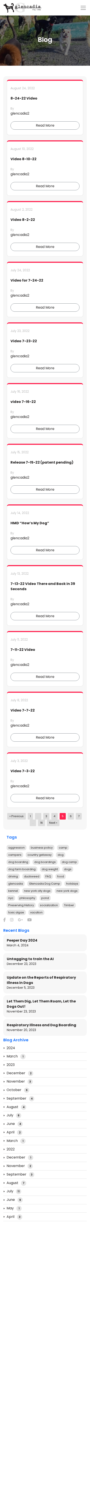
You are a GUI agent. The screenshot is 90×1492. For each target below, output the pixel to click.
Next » (53, 823)
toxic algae (16, 912)
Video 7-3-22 (22, 771)
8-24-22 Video (23, 98)
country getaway (40, 855)
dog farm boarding (22, 869)
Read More (45, 125)
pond (45, 898)
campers (14, 855)
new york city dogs (37, 891)
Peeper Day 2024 (22, 940)
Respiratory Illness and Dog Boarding (41, 1025)
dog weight (50, 869)
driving (13, 876)
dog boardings (45, 862)
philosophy (27, 898)
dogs (67, 869)
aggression (16, 848)
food (60, 876)
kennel (13, 891)
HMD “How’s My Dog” (29, 523)
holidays (72, 884)
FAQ (48, 876)
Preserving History (21, 905)
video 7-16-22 (23, 401)
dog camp (69, 862)
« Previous (16, 816)
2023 (11, 1064)
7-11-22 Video (22, 649)
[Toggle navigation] (83, 8)
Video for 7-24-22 (26, 280)
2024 (11, 1047)
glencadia (15, 884)
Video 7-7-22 (22, 710)
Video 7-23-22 (23, 341)
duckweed (31, 876)
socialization (49, 905)
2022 (11, 1149)
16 (41, 823)
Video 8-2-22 (22, 219)
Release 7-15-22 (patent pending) (41, 462)
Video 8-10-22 (23, 159)
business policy (42, 848)
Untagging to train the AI (30, 958)
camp (63, 848)
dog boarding (18, 862)
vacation (36, 912)
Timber (69, 905)
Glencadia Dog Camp (44, 884)
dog (61, 855)
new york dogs (67, 891)
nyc (10, 898)
